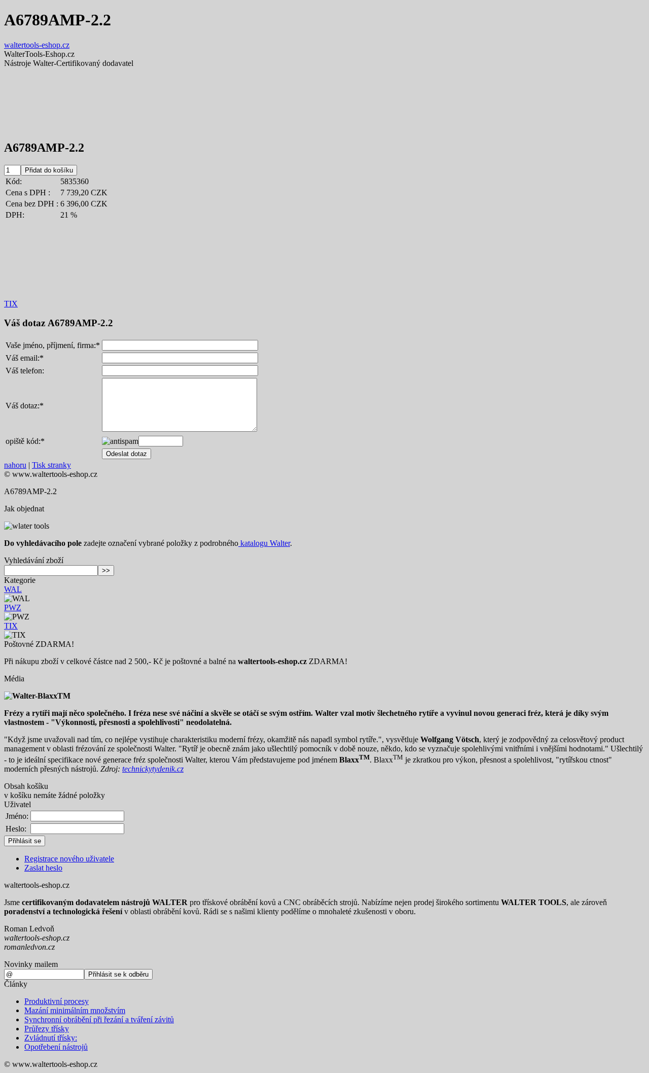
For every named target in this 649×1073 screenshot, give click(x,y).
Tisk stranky (51, 465)
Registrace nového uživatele (69, 858)
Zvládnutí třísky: (50, 1037)
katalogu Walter (264, 543)
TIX (11, 303)
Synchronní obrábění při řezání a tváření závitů (99, 1019)
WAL (13, 589)
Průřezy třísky (46, 1028)
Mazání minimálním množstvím (74, 1010)
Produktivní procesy (56, 1001)
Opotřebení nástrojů (56, 1047)
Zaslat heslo (43, 867)
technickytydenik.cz (153, 769)
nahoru (15, 465)
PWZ (12, 607)
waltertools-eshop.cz (36, 45)
